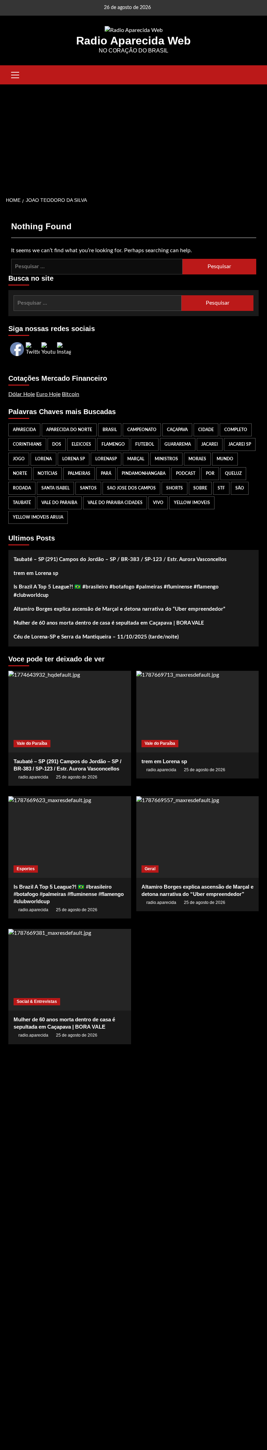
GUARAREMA (177, 444)
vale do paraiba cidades (115, 503)
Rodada (22, 488)
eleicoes (81, 444)
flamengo (113, 444)
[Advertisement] (133, 136)
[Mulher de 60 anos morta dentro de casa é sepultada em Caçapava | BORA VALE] (69, 970)
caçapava (177, 430)
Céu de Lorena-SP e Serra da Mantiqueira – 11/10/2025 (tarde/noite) (96, 637)
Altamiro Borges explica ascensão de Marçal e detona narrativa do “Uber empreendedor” (119, 609)
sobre (200, 488)
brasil (110, 430)
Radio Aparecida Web (133, 40)
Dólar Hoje (21, 394)
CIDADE (206, 430)
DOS (56, 444)
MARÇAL (135, 459)
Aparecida (24, 430)
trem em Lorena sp (36, 573)
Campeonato (141, 430)
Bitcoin (70, 394)
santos (88, 488)
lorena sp (73, 459)
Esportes (26, 868)
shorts (174, 488)
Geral (150, 868)
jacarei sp (239, 444)
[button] (15, 74)
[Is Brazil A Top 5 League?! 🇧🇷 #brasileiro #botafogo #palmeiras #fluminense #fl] (69, 837)
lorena (43, 459)
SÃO (239, 488)
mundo (225, 459)
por (210, 473)
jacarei (209, 444)
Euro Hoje (48, 394)
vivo (158, 503)
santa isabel (55, 488)
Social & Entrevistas (37, 1001)
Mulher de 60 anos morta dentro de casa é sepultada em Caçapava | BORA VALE (109, 623)
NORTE (20, 473)
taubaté (22, 503)
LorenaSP (106, 459)
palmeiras (79, 473)
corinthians (27, 444)
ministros (166, 459)
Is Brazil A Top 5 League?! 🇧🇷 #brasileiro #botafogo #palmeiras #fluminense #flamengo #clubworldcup (116, 591)
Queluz (233, 473)
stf (221, 488)
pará (106, 473)
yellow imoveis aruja (38, 517)
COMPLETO (235, 430)
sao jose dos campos (131, 488)
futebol (144, 444)
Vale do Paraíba (32, 743)
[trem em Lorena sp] (197, 711)
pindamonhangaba (143, 473)
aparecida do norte (69, 430)
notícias (47, 473)
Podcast (185, 473)
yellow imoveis (192, 503)
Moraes (197, 459)
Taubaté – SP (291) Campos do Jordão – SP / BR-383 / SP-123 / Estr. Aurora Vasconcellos (120, 559)
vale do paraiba (59, 503)
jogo (19, 459)
